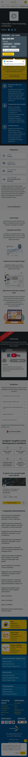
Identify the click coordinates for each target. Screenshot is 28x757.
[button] (23, 61)
